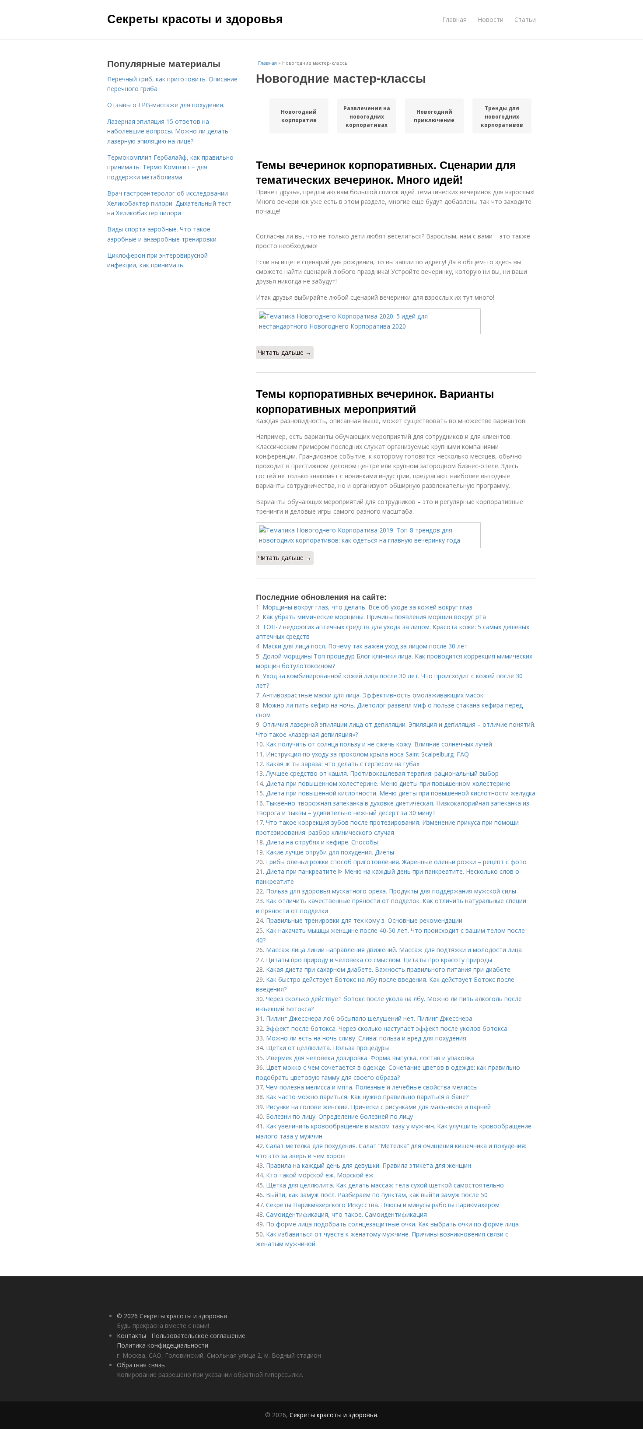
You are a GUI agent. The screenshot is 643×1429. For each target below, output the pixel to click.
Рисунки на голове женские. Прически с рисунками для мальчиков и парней (378, 1107)
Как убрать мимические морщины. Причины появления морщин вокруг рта (374, 617)
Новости (490, 19)
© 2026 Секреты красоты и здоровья (172, 1316)
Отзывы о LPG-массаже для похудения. (165, 105)
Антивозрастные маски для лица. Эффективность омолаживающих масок (372, 695)
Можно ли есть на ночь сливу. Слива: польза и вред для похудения (366, 1038)
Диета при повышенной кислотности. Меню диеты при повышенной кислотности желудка (400, 793)
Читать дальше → (284, 352)
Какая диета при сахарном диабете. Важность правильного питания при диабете (388, 969)
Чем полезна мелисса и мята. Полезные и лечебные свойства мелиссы (372, 1087)
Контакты (131, 1335)
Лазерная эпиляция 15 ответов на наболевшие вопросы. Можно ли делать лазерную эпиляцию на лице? (167, 131)
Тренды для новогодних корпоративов (502, 116)
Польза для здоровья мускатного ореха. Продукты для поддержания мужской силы (391, 891)
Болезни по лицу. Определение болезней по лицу (339, 1116)
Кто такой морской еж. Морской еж (320, 1175)
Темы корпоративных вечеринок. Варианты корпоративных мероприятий (375, 400)
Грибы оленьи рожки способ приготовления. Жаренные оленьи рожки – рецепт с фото (396, 862)
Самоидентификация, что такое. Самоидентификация (346, 1214)
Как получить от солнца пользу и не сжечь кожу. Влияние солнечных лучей (379, 744)
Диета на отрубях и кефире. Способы (322, 842)
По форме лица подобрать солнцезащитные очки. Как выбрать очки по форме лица (392, 1224)
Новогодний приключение (434, 116)
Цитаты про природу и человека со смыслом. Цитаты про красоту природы (379, 960)
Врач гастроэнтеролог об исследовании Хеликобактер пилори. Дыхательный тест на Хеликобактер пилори (169, 203)
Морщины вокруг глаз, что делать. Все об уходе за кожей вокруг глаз (367, 607)
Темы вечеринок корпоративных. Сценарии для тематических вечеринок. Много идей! (386, 172)
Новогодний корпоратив (299, 116)
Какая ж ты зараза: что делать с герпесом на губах (342, 764)
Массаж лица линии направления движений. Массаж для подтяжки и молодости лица (394, 950)
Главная (454, 19)
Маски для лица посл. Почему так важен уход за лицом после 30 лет (365, 646)
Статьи (525, 19)
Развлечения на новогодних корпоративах (366, 116)
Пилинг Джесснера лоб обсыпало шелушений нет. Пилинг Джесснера (369, 1018)
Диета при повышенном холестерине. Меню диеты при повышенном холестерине (388, 783)
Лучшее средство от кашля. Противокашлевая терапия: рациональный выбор (382, 773)
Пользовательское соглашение (198, 1335)
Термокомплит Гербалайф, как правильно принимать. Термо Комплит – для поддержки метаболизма (170, 167)
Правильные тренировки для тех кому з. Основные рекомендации (364, 920)
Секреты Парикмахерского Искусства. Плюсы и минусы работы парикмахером (383, 1205)
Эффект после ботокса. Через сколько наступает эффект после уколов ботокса (386, 1028)
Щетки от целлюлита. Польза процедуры (327, 1048)
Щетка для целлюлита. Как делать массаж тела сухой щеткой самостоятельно (385, 1185)
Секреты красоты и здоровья (195, 18)
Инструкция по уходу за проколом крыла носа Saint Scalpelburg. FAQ (367, 754)
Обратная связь (141, 1365)
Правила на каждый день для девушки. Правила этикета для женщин (368, 1165)
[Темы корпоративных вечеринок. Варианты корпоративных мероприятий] (396, 535)
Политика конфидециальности (162, 1345)
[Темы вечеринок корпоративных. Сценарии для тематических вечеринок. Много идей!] (396, 321)
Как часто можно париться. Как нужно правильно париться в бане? (367, 1097)
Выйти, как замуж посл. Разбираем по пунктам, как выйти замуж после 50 (377, 1195)
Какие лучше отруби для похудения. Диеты (330, 852)
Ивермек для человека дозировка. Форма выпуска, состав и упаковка (370, 1058)
